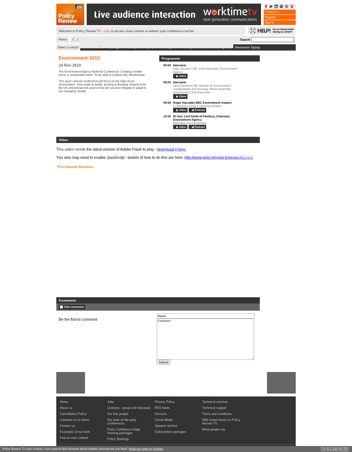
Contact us (67, 426)
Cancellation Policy (73, 414)
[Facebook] (266, 7)
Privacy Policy (165, 402)
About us (66, 408)
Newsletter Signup (247, 47)
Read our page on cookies (146, 449)
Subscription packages (170, 432)
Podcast (200, 110)
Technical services (215, 402)
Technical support (214, 408)
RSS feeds (162, 408)
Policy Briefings (118, 439)
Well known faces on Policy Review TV (221, 421)
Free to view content (74, 438)
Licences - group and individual (128, 408)
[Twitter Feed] (271, 7)
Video (182, 75)
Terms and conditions (217, 414)
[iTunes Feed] (286, 7)
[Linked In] (276, 7)
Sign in (269, 22)
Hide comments (74, 306)
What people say (213, 429)
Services (161, 414)
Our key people (117, 414)
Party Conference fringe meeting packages (123, 431)
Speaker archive (166, 426)
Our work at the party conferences (121, 421)
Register (270, 17)
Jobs (110, 402)
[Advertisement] (70, 383)
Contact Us (272, 12)
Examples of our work (75, 432)
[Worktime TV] (174, 24)
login (107, 31)
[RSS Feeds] (292, 7)
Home (63, 39)
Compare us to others (75, 420)
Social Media (164, 420)
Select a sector (68, 47)
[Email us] (281, 7)
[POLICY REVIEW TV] (70, 24)
